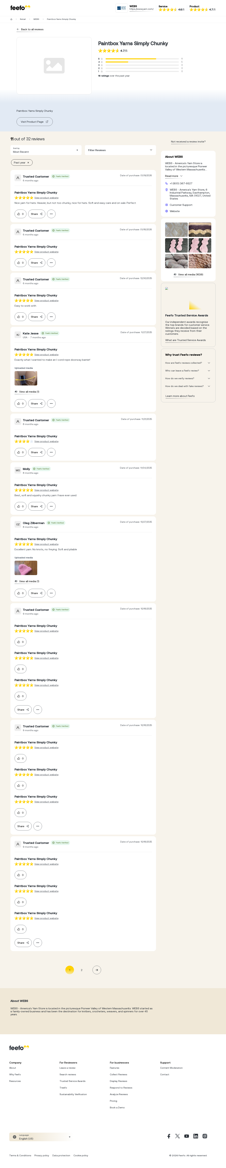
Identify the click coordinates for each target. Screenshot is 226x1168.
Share (34, 213)
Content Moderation (171, 1068)
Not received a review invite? (188, 141)
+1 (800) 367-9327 (181, 183)
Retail (23, 19)
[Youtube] (186, 1137)
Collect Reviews (118, 1074)
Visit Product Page (32, 121)
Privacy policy (41, 1155)
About (12, 1068)
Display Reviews (118, 1081)
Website (175, 211)
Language (24, 1135)
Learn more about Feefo (180, 395)
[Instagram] (205, 1137)
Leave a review (67, 1068)
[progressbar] (131, 58)
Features (114, 1068)
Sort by (16, 148)
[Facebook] (168, 1137)
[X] (177, 1137)
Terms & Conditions (20, 1155)
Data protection (61, 1155)
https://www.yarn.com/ (142, 9)
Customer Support (181, 204)
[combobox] (46, 150)
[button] (46, 150)
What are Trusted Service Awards (185, 340)
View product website (46, 197)
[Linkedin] (195, 1137)
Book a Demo (117, 1107)
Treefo (63, 1087)
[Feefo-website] (20, 8)
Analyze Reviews (119, 1094)
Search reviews (68, 1074)
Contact (164, 1074)
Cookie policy (80, 1155)
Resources (15, 1081)
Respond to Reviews (121, 1087)
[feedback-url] (24, 197)
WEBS (36, 19)
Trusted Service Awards (72, 1081)
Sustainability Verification (73, 1094)
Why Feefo (15, 1074)
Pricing (113, 1101)
